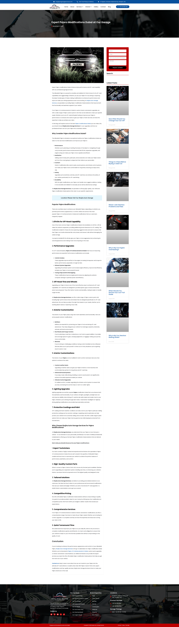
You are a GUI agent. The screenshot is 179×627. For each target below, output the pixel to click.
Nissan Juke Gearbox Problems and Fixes (116, 206)
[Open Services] (82, 7)
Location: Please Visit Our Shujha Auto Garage (77, 198)
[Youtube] (58, 614)
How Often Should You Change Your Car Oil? (117, 120)
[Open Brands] (91, 7)
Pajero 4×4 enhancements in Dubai (78, 551)
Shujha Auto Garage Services (64, 549)
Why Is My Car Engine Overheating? (117, 249)
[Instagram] (54, 614)
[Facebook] (51, 614)
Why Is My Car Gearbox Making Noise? (117, 336)
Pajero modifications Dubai (83, 123)
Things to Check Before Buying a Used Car (117, 163)
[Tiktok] (64, 614)
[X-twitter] (61, 614)
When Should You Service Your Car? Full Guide (117, 292)
